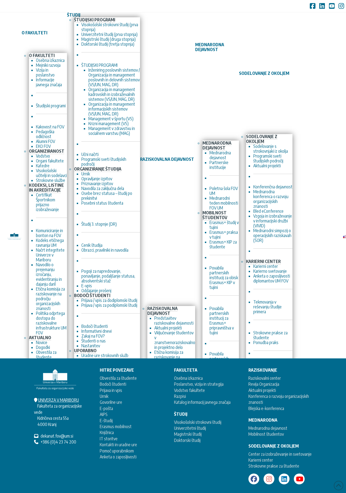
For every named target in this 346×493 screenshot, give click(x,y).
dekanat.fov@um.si (57, 436)
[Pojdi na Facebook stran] (253, 479)
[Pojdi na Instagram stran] (269, 479)
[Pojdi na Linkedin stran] (284, 479)
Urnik (104, 396)
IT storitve (109, 438)
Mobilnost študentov (266, 434)
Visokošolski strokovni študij (197, 422)
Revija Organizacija (263, 384)
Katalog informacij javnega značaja (202, 402)
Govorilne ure (111, 402)
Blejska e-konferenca (266, 408)
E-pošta (106, 408)
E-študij (106, 420)
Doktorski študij (187, 440)
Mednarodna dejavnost (267, 428)
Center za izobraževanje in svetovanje (280, 454)
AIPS (104, 414)
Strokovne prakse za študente (273, 466)
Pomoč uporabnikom (117, 451)
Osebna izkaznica (188, 378)
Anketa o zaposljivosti (118, 456)
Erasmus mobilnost (116, 426)
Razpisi (180, 396)
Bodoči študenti (113, 384)
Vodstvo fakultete (189, 390)
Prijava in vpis (111, 390)
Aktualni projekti (262, 390)
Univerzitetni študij (190, 428)
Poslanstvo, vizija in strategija (199, 384)
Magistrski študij (188, 434)
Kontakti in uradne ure (118, 444)
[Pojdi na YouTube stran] (299, 479)
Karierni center (260, 460)
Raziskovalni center (264, 378)
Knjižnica (107, 432)
